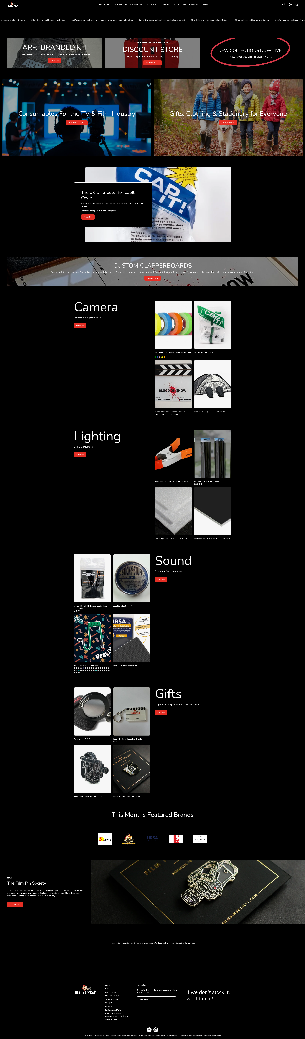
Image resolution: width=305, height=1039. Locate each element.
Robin (91, 668)
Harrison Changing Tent (202, 412)
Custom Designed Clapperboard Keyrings (128, 739)
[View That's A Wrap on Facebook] (149, 1029)
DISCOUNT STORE (152, 63)
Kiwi (100, 668)
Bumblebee (85, 668)
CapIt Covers (199, 352)
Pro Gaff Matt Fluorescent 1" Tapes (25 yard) (171, 352)
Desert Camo (104, 668)
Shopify (107, 1035)
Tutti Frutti (104, 670)
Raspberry (83, 670)
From (174, 414)
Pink (160, 357)
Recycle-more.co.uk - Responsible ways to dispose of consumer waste (117, 1016)
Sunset (94, 668)
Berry (85, 670)
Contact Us (87, 217)
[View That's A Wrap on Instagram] (155, 1029)
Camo (76, 668)
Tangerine (102, 670)
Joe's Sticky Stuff (119, 606)
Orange (164, 357)
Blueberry (109, 670)
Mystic (96, 668)
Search (108, 989)
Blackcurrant (100, 670)
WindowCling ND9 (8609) (199, 484)
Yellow (162, 357)
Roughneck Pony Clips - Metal (166, 481)
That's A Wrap (93, 1035)
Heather (109, 668)
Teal (79, 670)
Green (155, 357)
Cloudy (87, 668)
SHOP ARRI (55, 60)
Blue (157, 357)
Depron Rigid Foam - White (165, 539)
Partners (108, 985)
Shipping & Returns (112, 996)
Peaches (74, 672)
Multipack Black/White (79, 611)
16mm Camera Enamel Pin (83, 796)
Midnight (83, 668)
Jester (74, 668)
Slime (81, 668)
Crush (89, 668)
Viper (81, 670)
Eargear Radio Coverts (82, 666)
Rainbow (91, 670)
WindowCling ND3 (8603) (195, 484)
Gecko (74, 670)
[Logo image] (105, 839)
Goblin (79, 672)
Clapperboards (152, 278)
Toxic (98, 670)
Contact (108, 1003)
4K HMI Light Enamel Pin (121, 796)
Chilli (87, 670)
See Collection (15, 905)
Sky (96, 670)
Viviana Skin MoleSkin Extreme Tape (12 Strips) (91, 606)
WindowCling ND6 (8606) (197, 484)
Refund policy (110, 992)
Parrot (98, 668)
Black (74, 611)
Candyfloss (94, 670)
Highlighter (76, 672)
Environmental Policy (113, 1010)
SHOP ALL (80, 325)
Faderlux (77, 739)
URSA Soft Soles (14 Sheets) (123, 666)
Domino (106, 670)
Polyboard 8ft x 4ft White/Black (205, 539)
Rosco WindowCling (201, 481)
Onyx (76, 670)
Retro (79, 668)
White (76, 611)
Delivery (108, 1006)
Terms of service (111, 999)
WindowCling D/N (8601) (201, 484)
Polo (102, 668)
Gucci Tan (106, 668)
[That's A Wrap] (22, 4)
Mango (89, 670)
